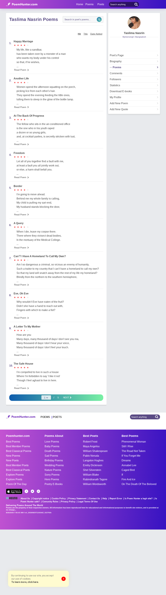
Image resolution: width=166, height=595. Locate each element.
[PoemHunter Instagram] (38, 491)
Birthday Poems (54, 460)
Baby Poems (52, 446)
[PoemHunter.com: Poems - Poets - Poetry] (21, 4)
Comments (116, 73)
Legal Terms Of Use (88, 501)
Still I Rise (127, 446)
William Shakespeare (95, 451)
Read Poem (20, 70)
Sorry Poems (52, 474)
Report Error (116, 498)
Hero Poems (52, 479)
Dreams (126, 460)
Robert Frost (90, 441)
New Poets (12, 460)
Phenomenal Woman (134, 441)
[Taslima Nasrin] (134, 22)
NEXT (66, 397)
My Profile (115, 97)
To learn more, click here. (25, 582)
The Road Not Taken (133, 451)
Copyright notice (40, 498)
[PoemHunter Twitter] (32, 491)
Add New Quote (119, 109)
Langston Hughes (93, 460)
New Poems (13, 455)
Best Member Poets (17, 465)
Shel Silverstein (92, 470)
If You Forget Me (131, 455)
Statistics (115, 85)
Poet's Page (117, 55)
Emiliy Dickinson (92, 465)
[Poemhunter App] (14, 491)
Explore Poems (15, 474)
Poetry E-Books (54, 484)
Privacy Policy (68, 501)
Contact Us (94, 498)
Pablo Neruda (91, 455)
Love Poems (52, 441)
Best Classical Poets (18, 470)
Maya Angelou (91, 446)
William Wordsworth (94, 484)
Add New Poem (119, 103)
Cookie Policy (59, 498)
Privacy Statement (77, 498)
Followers (115, 79)
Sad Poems (51, 455)
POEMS (45, 417)
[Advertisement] (48, 562)
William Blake (91, 474)
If (122, 474)
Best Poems (13, 441)
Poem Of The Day (16, 484)
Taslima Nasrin (134, 33)
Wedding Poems (54, 465)
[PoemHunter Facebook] (26, 491)
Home (79, 4)
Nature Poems (53, 470)
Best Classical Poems (18, 451)
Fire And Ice (128, 479)
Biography (116, 61)
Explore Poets (14, 479)
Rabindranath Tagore (95, 479)
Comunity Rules (50, 501)
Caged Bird (128, 470)
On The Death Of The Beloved (139, 484)
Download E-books (121, 91)
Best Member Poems (18, 446)
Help (104, 498)
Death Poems (52, 451)
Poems (117, 67)
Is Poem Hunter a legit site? (139, 498)
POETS (57, 417)
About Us (25, 498)
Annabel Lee (129, 465)
